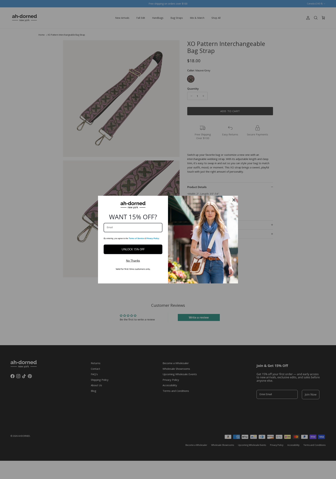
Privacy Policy (152, 238)
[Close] (234, 200)
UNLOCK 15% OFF (133, 249)
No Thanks (133, 261)
